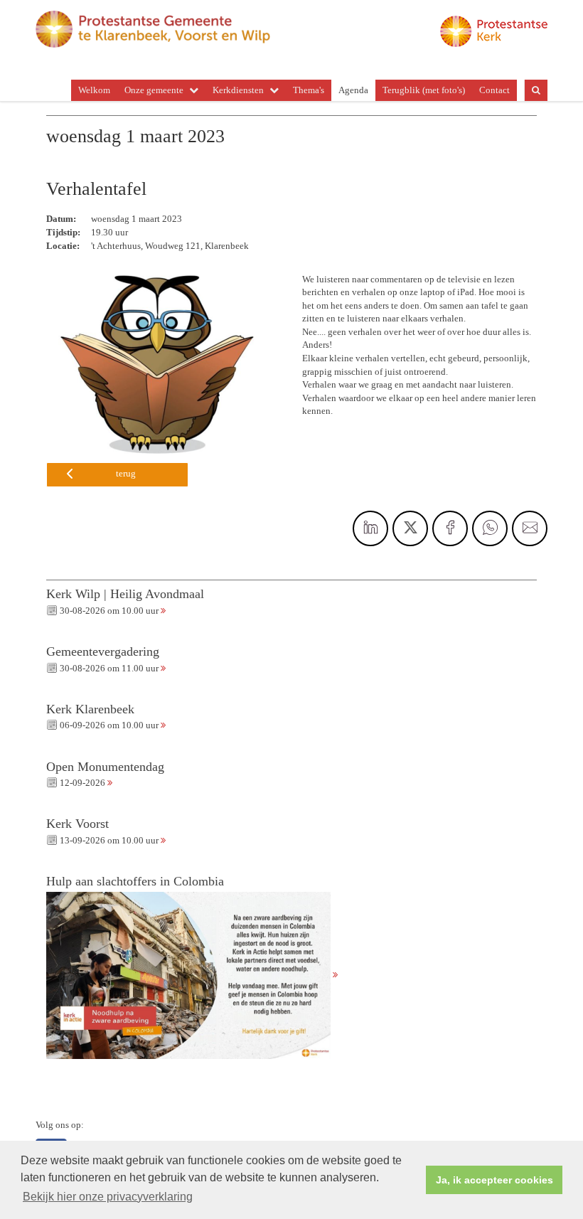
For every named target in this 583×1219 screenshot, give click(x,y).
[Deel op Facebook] (450, 528)
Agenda (353, 90)
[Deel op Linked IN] (370, 528)
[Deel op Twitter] (410, 528)
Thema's (308, 90)
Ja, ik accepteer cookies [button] (494, 1180)
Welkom (94, 90)
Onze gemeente (153, 90)
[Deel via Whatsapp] (490, 528)
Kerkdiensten (238, 90)
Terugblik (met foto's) (424, 90)
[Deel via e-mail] (529, 528)
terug (126, 473)
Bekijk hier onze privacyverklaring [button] (108, 1197)
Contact (494, 90)
